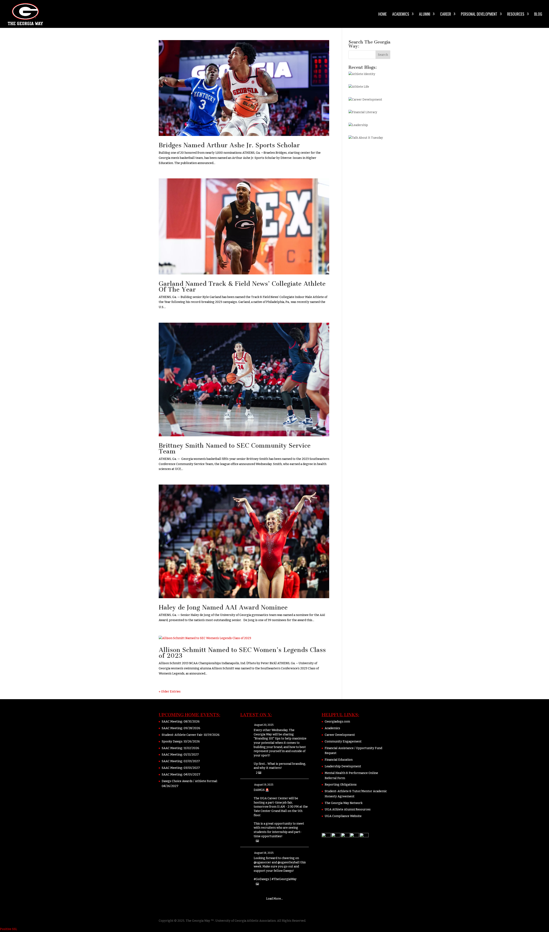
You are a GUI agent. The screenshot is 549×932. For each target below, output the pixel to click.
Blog (538, 14)
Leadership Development (343, 766)
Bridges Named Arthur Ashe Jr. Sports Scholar (229, 145)
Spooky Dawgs (172, 741)
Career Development (340, 735)
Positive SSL (8, 929)
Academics (400, 14)
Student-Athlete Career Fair (182, 735)
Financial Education (339, 760)
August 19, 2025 (263, 784)
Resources (515, 14)
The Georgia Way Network (343, 803)
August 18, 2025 (264, 852)
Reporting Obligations (341, 784)
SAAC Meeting (172, 721)
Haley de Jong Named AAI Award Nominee (223, 607)
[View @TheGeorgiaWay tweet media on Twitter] (257, 841)
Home (382, 14)
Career (445, 14)
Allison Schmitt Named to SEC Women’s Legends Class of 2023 (242, 652)
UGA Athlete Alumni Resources (348, 809)
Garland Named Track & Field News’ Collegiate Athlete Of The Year (242, 286)
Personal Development (479, 14)
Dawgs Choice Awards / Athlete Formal (189, 781)
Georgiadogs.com (337, 721)
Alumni (424, 14)
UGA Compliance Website (343, 816)
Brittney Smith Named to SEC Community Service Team (235, 448)
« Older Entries (170, 691)
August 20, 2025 (264, 724)
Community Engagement (343, 741)
